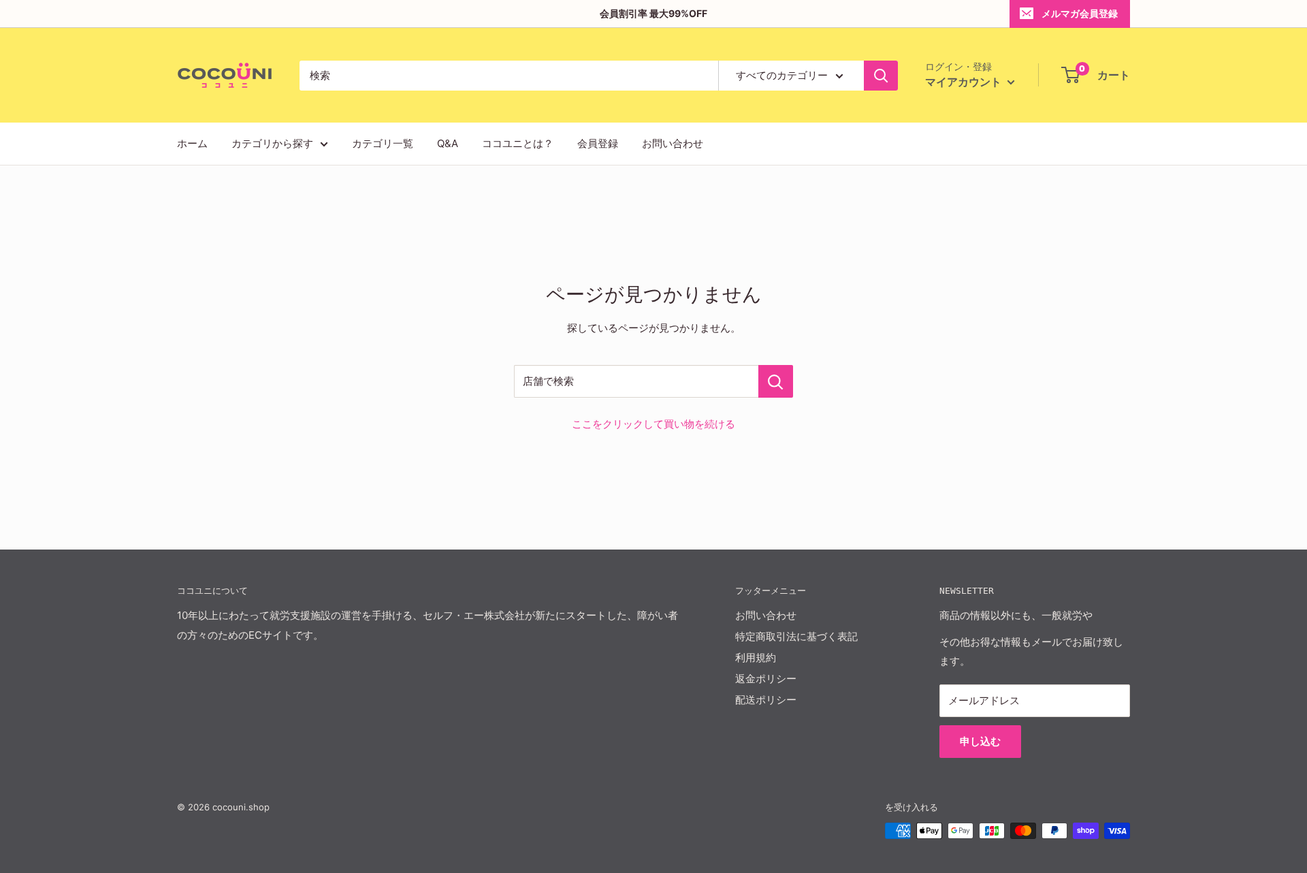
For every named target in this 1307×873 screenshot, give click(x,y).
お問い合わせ (672, 143)
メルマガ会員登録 (1080, 13)
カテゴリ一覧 (382, 143)
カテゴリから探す (272, 143)
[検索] (881, 76)
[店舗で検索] (775, 381)
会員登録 (597, 143)
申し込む (980, 741)
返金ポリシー (765, 678)
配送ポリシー (765, 699)
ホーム (192, 143)
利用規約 (755, 657)
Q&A (447, 143)
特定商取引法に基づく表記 (796, 636)
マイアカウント (964, 82)
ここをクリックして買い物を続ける (653, 423)
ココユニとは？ (517, 143)
